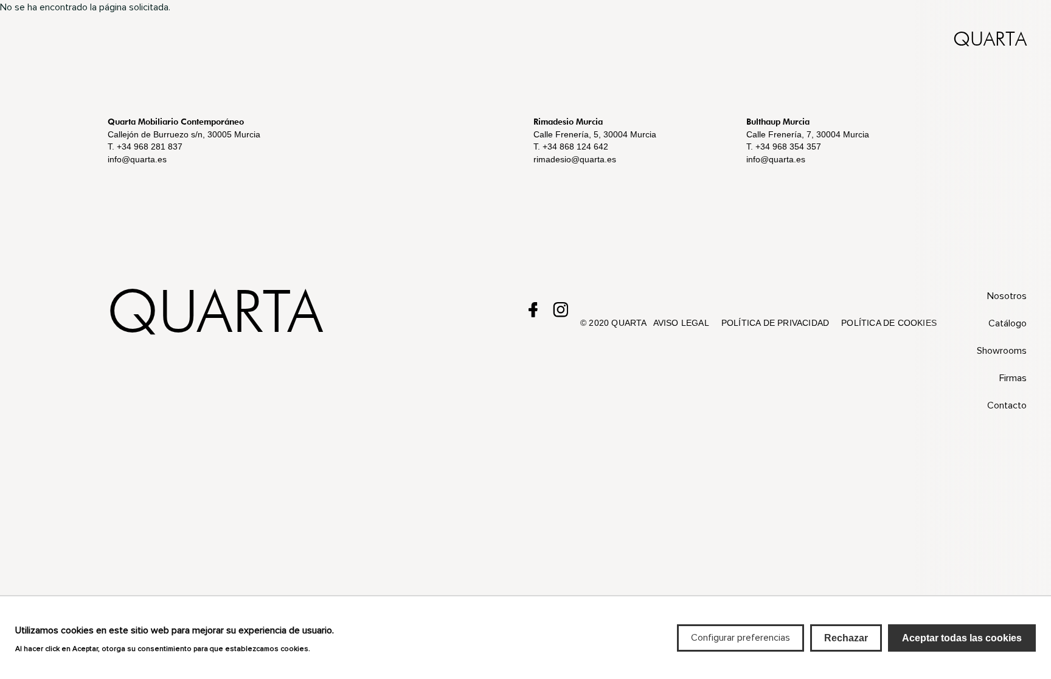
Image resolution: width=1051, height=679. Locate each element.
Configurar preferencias (740, 638)
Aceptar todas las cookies (962, 637)
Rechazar (846, 637)
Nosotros (1007, 296)
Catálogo (1007, 323)
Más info (330, 647)
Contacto (1007, 405)
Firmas (1013, 378)
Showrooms (1002, 351)
